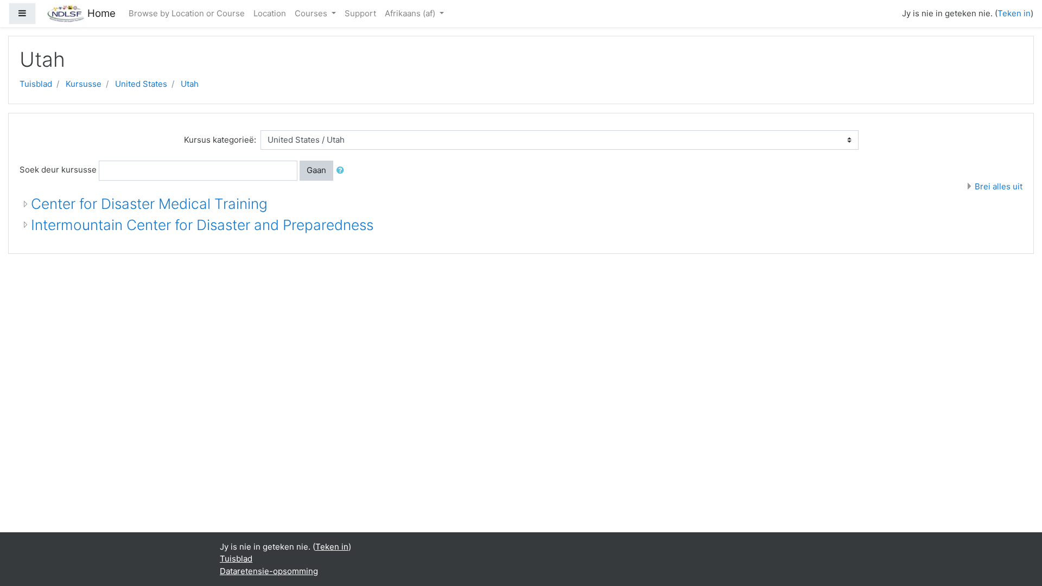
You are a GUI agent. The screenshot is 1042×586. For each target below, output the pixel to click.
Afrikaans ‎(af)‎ (411, 13)
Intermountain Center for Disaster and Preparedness (202, 224)
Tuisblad (36, 84)
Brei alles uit (998, 186)
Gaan (316, 170)
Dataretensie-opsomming (269, 571)
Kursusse (83, 84)
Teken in (1014, 13)
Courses (312, 13)
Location (269, 13)
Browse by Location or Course (187, 13)
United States (141, 84)
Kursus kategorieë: (220, 140)
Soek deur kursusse (58, 169)
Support (360, 13)
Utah (190, 84)
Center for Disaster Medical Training (149, 203)
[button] (342, 170)
